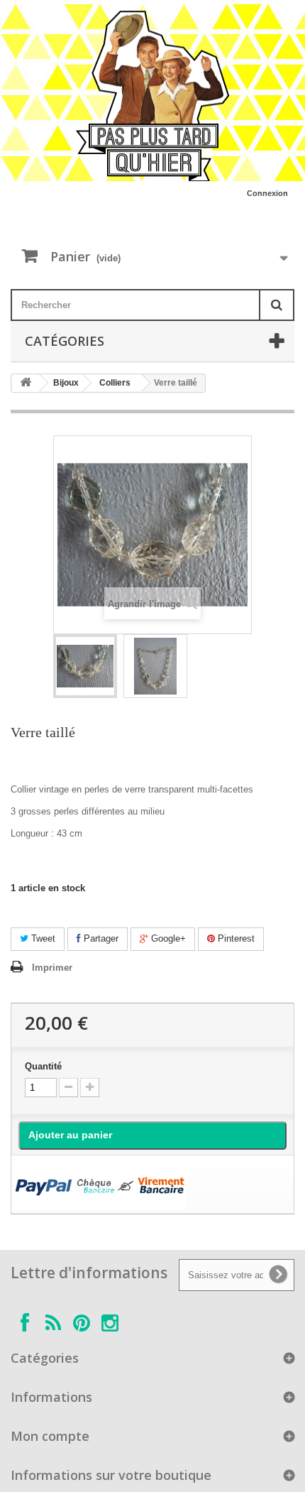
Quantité (43, 1066)
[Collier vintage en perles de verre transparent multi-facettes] (85, 666)
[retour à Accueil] (25, 383)
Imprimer (52, 967)
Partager (99, 938)
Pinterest (235, 938)
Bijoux (66, 383)
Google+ (167, 938)
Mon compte (50, 1435)
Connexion (267, 193)
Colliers (115, 383)
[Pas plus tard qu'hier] (152, 96)
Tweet (41, 938)
